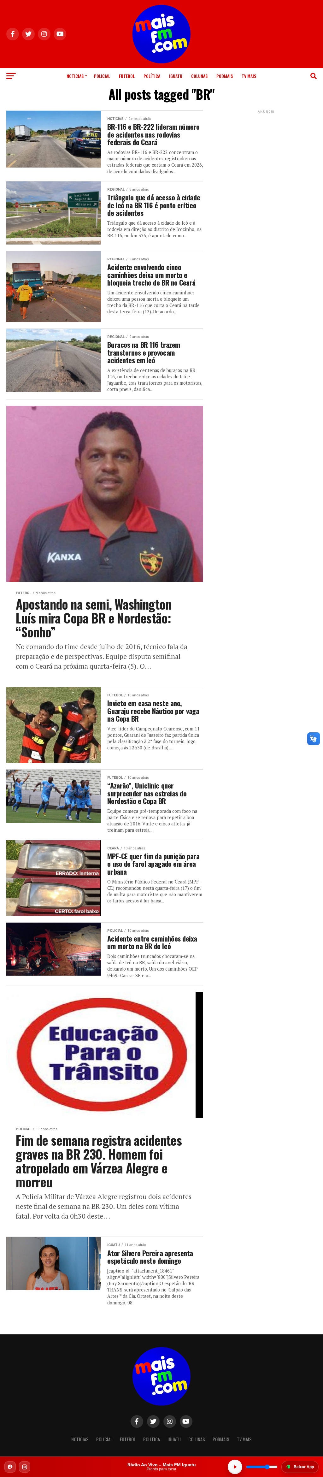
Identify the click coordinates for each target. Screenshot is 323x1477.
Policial (102, 76)
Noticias (75, 76)
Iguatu (175, 76)
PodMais (224, 76)
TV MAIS (249, 76)
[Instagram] (24, 1467)
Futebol (127, 76)
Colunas (199, 76)
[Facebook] (10, 1467)
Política (152, 76)
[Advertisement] (266, 154)
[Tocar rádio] (235, 1467)
